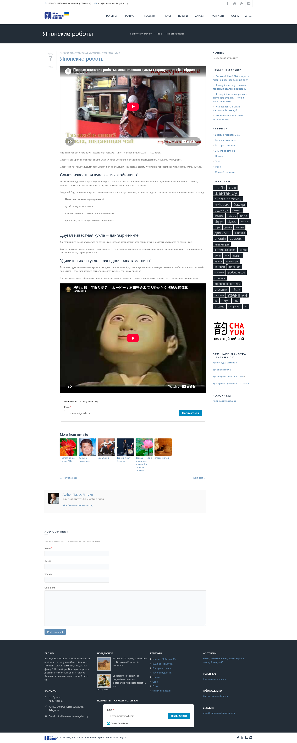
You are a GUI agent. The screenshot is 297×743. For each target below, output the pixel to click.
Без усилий (103, 458)
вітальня (245, 221)
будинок (221, 210)
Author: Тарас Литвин (78, 494)
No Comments (92, 53)
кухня (217, 255)
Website (49, 574)
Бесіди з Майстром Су (227, 134)
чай (236, 301)
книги (243, 249)
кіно (227, 255)
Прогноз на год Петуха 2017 (67, 459)
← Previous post (68, 478)
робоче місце (236, 272)
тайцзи (235, 289)
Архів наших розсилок (224, 401)
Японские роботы (82, 59)
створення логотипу (227, 283)
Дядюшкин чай (162, 458)
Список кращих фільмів (215, 696)
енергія (220, 238)
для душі (222, 233)
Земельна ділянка (225, 150)
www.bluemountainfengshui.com (219, 713)
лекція (237, 255)
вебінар (218, 216)
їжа (246, 306)
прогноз (234, 267)
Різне (159, 33)
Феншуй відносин (225, 172)
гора (217, 227)
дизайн (228, 227)
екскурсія (240, 233)
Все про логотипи (225, 145)
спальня (219, 278)
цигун (225, 300)
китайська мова (224, 250)
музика (218, 261)
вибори (232, 216)
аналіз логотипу (227, 199)
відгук (218, 222)
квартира (221, 244)
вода (243, 216)
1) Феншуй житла (222, 369)
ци (215, 301)
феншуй (237, 295)
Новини (219, 156)
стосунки (220, 289)
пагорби (219, 266)
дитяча (240, 227)
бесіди (239, 204)
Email (48, 561)
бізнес (236, 210)
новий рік (232, 261)
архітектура (221, 204)
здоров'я (236, 238)
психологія (219, 273)
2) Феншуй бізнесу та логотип (228, 376)
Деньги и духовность (84, 459)
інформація (234, 306)
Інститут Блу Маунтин (141, 33)
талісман (219, 295)
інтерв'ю (219, 306)
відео (231, 222)
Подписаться (190, 412)
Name (48, 548)
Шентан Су (225, 193)
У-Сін (232, 187)
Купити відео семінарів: (225, 362)
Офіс (218, 161)
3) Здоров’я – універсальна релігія (231, 383)
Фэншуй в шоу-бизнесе (124, 459)
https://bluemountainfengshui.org (78, 505)
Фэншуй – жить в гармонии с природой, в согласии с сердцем (144, 464)
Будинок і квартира (225, 140)
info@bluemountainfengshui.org (113, 3)
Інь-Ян (219, 188)
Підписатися (179, 715)
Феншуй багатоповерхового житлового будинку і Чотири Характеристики (230, 98)
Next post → (199, 478)
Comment (50, 587)
